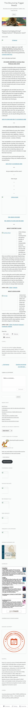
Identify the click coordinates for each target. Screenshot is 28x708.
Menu (14, 14)
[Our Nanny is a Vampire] (24, 590)
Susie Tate (5, 568)
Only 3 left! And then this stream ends (10, 417)
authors (15, 347)
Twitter (10, 287)
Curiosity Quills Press (7, 54)
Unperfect (4, 568)
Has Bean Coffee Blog (7, 675)
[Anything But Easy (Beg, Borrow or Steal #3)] (24, 604)
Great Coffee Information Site (8, 671)
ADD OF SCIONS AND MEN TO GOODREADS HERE (14, 119)
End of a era (4, 406)
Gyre (18, 351)
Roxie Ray (5, 595)
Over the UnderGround (7, 694)
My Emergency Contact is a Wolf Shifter (11, 594)
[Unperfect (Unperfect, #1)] (24, 572)
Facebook (15, 324)
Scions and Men (17, 353)
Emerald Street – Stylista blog (8, 668)
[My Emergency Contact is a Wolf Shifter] (24, 597)
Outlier (4, 577)
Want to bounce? (7, 461)
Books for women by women (8, 662)
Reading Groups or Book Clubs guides (10, 679)
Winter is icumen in (6, 419)
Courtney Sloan (9, 351)
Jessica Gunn (22, 351)
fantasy (15, 351)
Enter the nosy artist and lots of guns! (10, 421)
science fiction (10, 353)
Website (15, 287)
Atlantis (3, 351)
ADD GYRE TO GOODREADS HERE (14, 164)
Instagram (21, 324)
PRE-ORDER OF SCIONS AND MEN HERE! (14, 221)
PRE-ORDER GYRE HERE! (14, 217)
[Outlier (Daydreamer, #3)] (24, 581)
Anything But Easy (6, 600)
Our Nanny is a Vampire (7, 587)
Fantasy (16, 349)
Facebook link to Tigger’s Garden (10, 618)
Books (12, 349)
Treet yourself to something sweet (10, 415)
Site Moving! (5, 364)
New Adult (4, 353)
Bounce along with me (7, 447)
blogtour (9, 349)
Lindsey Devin (6, 587)
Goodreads (4, 326)
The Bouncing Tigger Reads (14, 4)
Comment (20, 389)
